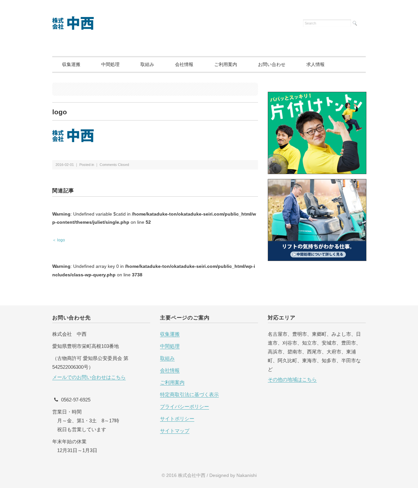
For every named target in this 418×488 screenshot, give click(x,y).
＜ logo (58, 240)
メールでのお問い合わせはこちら (89, 377)
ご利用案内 (225, 64)
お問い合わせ (271, 64)
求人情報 (315, 64)
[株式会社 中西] (73, 20)
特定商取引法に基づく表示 (189, 394)
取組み (147, 64)
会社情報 (184, 64)
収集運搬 (71, 64)
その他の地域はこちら (292, 379)
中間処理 (110, 64)
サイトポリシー (177, 418)
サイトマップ (174, 430)
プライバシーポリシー (184, 406)
